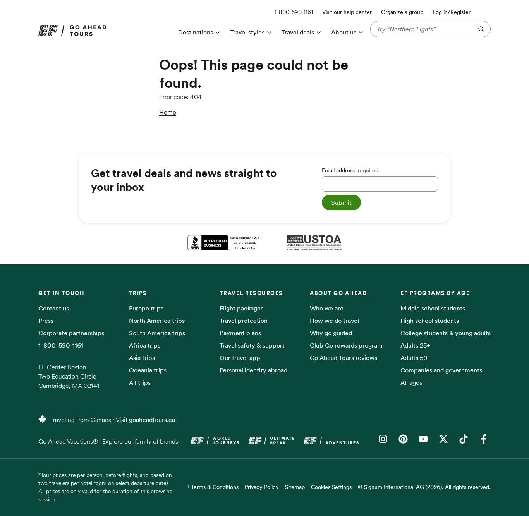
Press (45, 320)
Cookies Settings (331, 487)
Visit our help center (347, 12)
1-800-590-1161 (60, 345)
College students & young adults (445, 333)
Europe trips (146, 308)
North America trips (157, 320)
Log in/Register (452, 12)
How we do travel (334, 320)
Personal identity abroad (253, 370)
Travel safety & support (252, 345)
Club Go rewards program (346, 345)
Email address (350, 170)
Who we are (327, 308)
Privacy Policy (262, 487)
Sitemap (295, 487)
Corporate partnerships (71, 333)
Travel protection (244, 320)
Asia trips (142, 357)
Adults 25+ (415, 345)
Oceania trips (148, 370)
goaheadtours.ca (152, 419)
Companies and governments (441, 370)
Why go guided (331, 333)
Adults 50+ (415, 357)
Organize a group (402, 12)
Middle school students (432, 308)
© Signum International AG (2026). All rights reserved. (424, 487)
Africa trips (144, 345)
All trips (140, 382)
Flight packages (241, 308)
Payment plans (240, 333)
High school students (429, 320)
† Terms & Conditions (213, 487)
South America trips (157, 333)
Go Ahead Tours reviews (343, 357)
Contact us (53, 308)
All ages (411, 382)
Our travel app (240, 357)
